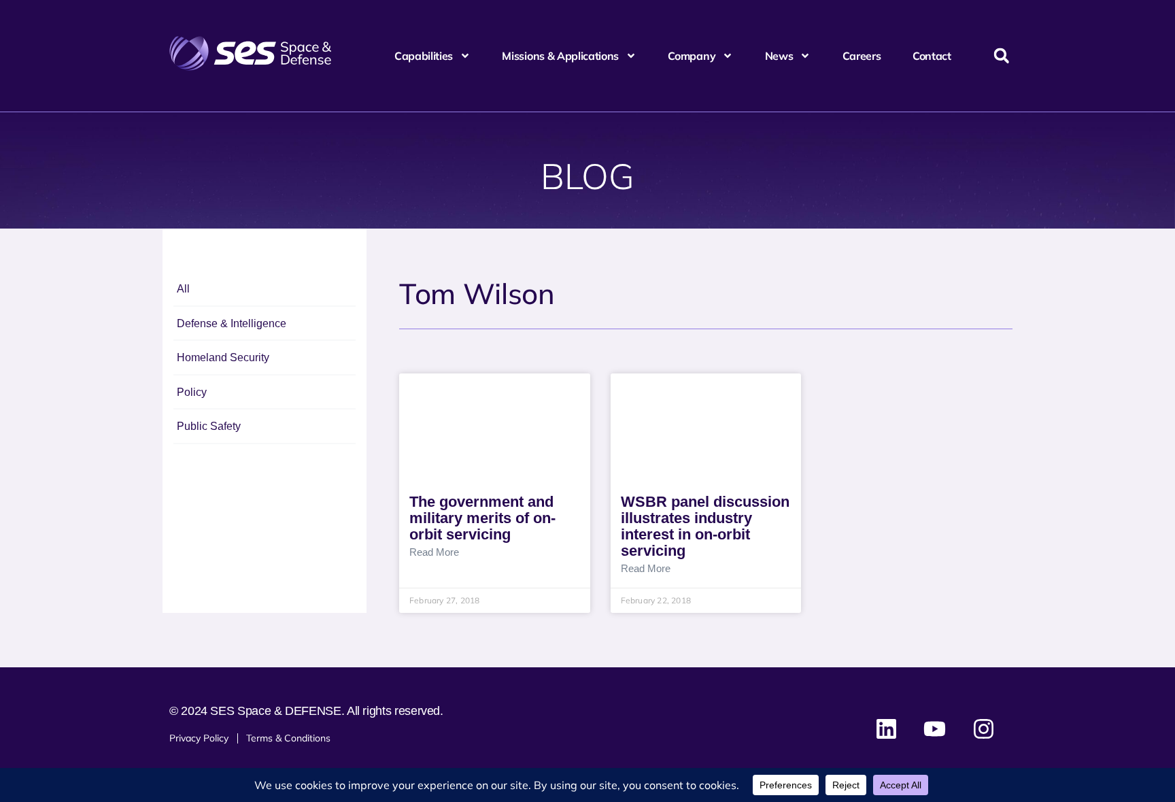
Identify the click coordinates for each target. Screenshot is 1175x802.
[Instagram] (983, 729)
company (691, 56)
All (183, 289)
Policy (192, 392)
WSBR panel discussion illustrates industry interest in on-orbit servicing (705, 526)
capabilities (423, 56)
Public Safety (209, 426)
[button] (1001, 56)
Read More (434, 552)
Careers (861, 56)
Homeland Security (223, 357)
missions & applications (560, 56)
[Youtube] (935, 729)
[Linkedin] (886, 729)
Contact (932, 56)
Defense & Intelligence (231, 323)
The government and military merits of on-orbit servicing (482, 518)
